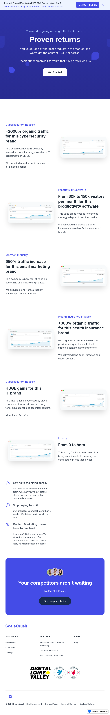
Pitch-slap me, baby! (55, 601)
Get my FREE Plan (88, 4)
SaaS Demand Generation (51, 655)
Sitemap (9, 652)
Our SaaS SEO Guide (49, 650)
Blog (76, 643)
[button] (8, 13)
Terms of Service (68, 704)
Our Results (11, 648)
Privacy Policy (51, 704)
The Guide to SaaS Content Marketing (52, 644)
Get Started (55, 72)
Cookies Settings (87, 704)
